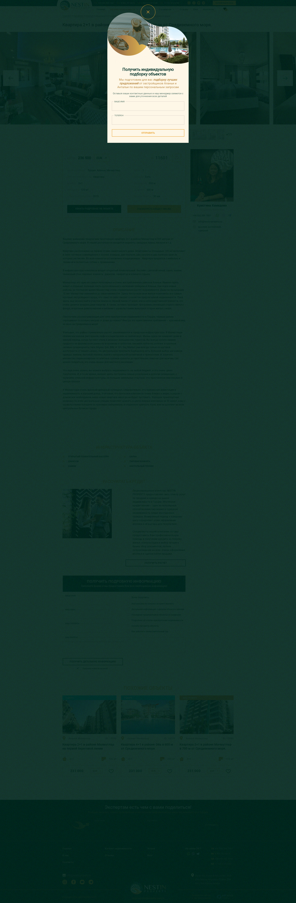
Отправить (148, 133)
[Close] (148, 12)
